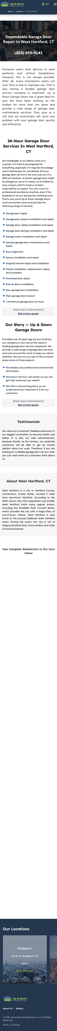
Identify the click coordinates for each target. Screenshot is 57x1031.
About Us (7, 1008)
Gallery (19, 1008)
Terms (6, 1024)
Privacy (16, 1024)
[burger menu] (55, 4)
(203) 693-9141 (28, 52)
